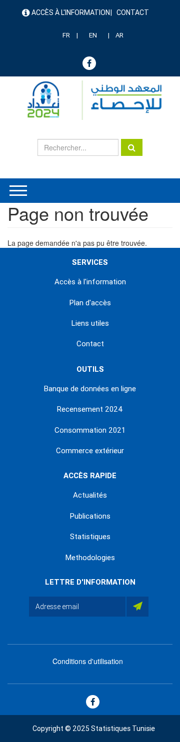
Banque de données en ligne (90, 388)
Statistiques (90, 536)
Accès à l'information (71, 12)
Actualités (90, 495)
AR (120, 35)
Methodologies (90, 557)
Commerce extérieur (90, 450)
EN (93, 35)
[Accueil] (90, 100)
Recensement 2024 (90, 409)
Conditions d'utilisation (87, 661)
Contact (132, 12)
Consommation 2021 (90, 430)
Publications (90, 516)
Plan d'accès (90, 302)
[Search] (131, 147)
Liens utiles (90, 323)
